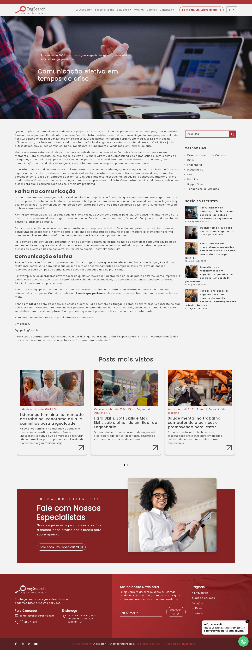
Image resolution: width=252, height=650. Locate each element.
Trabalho (173, 413)
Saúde (221, 409)
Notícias (139, 9)
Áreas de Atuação (203, 598)
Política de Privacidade (181, 644)
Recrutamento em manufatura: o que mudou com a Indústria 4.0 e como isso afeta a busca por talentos (210, 250)
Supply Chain (195, 184)
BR (230, 10)
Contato (197, 613)
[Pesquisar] (232, 134)
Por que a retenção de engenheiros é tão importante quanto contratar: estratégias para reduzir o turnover (210, 298)
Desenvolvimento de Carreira (206, 155)
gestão (107, 55)
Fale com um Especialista (199, 10)
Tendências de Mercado (203, 189)
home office (122, 55)
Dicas (191, 160)
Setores (152, 10)
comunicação (77, 55)
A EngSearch (84, 10)
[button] (124, 462)
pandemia (68, 59)
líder (43, 59)
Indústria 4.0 (195, 169)
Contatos (166, 10)
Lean (190, 174)
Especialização (105, 10)
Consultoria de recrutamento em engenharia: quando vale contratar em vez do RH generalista (209, 274)
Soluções (123, 10)
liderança (54, 59)
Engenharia (94, 55)
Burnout (202, 409)
